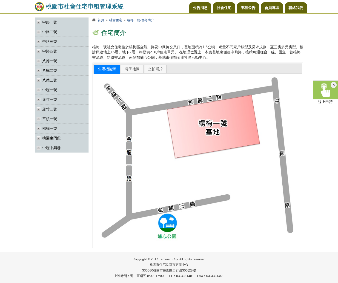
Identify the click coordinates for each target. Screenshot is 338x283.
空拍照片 (155, 69)
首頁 (101, 20)
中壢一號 (49, 90)
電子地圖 (132, 69)
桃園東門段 (51, 138)
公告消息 (200, 8)
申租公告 (248, 8)
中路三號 (49, 41)
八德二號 (49, 70)
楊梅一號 (49, 128)
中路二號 (49, 32)
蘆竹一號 (49, 99)
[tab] (107, 69)
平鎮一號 (49, 119)
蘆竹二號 (49, 109)
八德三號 (49, 80)
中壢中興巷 (51, 148)
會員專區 (272, 8)
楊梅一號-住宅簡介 (140, 20)
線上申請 (325, 102)
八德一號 (49, 61)
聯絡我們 (296, 8)
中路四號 (49, 51)
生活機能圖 (107, 69)
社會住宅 (224, 8)
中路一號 (49, 22)
